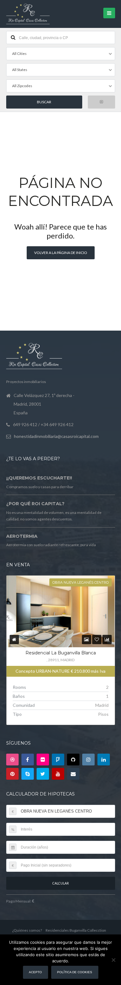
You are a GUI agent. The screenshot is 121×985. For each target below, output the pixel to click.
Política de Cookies (74, 972)
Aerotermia (22, 536)
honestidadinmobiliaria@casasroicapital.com (56, 436)
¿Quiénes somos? (27, 930)
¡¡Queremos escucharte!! (39, 478)
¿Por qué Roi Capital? (35, 503)
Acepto (35, 972)
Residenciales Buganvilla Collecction (76, 930)
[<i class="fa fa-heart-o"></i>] (97, 639)
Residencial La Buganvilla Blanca (60, 653)
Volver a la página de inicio (60, 252)
